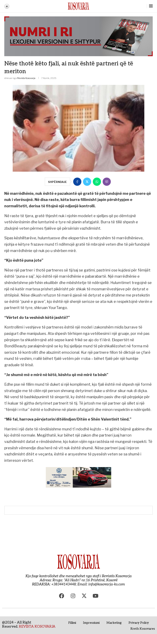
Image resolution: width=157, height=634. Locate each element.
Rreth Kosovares (142, 629)
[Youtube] (95, 596)
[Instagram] (73, 596)
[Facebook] (62, 596)
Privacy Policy (139, 623)
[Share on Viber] (107, 182)
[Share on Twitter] (87, 182)
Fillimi (72, 623)
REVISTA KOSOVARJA (37, 627)
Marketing (114, 623)
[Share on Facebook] (77, 182)
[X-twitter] (84, 596)
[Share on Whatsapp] (97, 182)
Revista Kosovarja (26, 78)
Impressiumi (91, 623)
